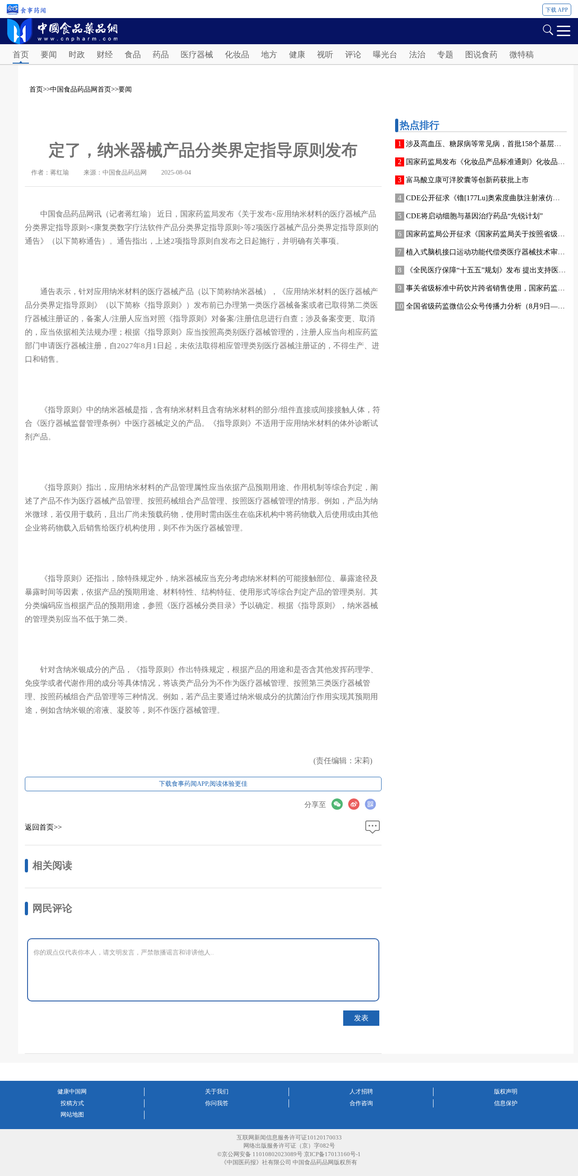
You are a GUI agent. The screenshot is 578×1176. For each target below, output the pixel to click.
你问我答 (216, 1103)
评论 (353, 54)
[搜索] (547, 29)
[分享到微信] (339, 804)
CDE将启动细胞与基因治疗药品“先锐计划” (474, 216)
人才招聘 (361, 1091)
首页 (21, 54)
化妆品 (237, 54)
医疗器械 (197, 54)
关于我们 (216, 1091)
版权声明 (505, 1091)
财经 (105, 54)
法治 (417, 54)
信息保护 (505, 1103)
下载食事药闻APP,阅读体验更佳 (203, 783)
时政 (77, 54)
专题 (445, 54)
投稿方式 (72, 1103)
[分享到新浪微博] (356, 804)
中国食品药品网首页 (80, 89)
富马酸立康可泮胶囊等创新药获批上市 (467, 180)
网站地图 (72, 1114)
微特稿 (521, 54)
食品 (133, 54)
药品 (161, 54)
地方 (269, 54)
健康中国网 (72, 1091)
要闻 (49, 54)
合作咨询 (361, 1103)
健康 (297, 54)
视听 (325, 54)
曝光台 (385, 54)
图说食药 (481, 54)
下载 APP (556, 10)
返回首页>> (43, 827)
